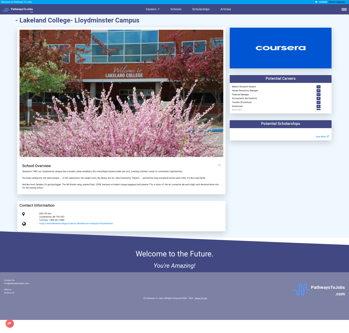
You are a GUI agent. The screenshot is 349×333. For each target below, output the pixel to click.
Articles (225, 9)
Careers (151, 9)
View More (321, 136)
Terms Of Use (200, 298)
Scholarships (201, 9)
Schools (175, 9)
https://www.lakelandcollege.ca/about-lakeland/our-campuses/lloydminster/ (76, 223)
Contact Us (9, 280)
